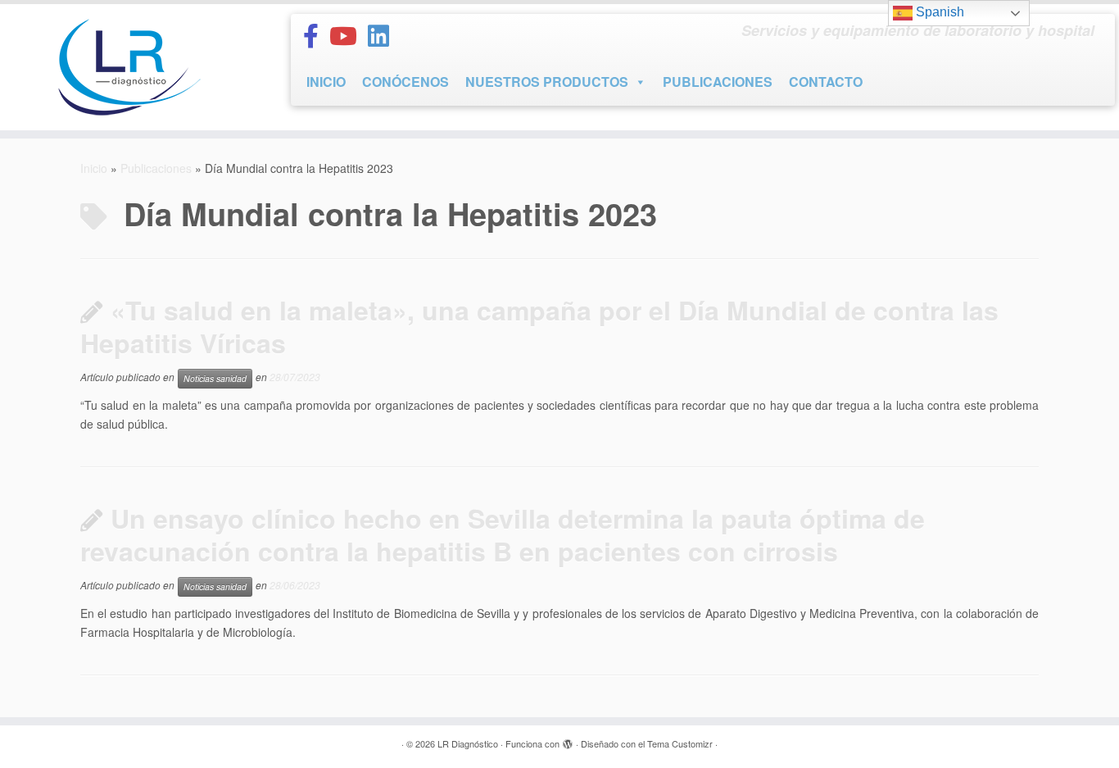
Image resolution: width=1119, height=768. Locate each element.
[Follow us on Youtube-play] (348, 34)
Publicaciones (156, 168)
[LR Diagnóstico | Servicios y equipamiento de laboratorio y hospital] (129, 67)
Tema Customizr (680, 743)
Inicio (93, 168)
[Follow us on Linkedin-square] (384, 34)
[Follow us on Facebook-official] (316, 34)
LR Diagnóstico (467, 743)
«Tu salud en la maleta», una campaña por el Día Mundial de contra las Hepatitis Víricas (539, 326)
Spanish (938, 12)
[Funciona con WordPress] (567, 740)
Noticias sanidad (215, 378)
